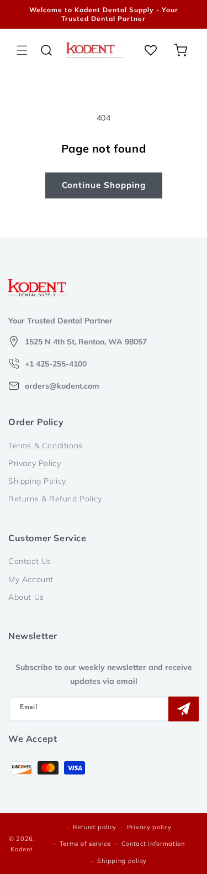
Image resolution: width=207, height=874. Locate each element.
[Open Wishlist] (151, 50)
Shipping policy (122, 861)
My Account (31, 579)
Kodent (21, 849)
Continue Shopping (104, 185)
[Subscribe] (183, 709)
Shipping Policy (37, 481)
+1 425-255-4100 (56, 364)
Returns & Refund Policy (55, 499)
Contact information (153, 843)
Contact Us (29, 561)
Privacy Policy (34, 463)
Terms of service (85, 843)
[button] (22, 50)
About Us (26, 597)
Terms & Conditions (45, 446)
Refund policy (94, 827)
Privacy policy (149, 827)
